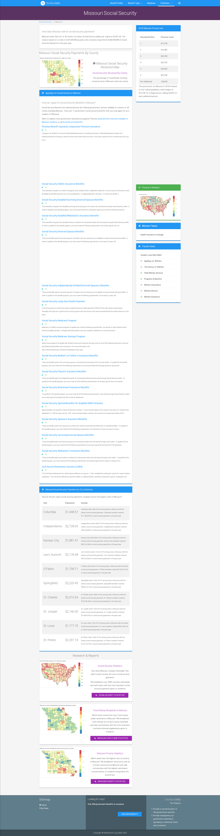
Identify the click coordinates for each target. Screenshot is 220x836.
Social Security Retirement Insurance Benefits (65, 387)
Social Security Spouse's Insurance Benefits (64, 419)
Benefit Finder (116, 3)
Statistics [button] (165, 3)
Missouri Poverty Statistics (111, 781)
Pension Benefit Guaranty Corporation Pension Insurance (71, 126)
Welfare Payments (152, 297)
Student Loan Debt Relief (151, 255)
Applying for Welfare (152, 261)
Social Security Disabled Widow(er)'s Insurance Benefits (70, 215)
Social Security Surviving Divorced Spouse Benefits (68, 435)
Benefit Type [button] (134, 3)
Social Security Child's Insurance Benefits (63, 184)
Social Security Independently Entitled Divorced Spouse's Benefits (75, 285)
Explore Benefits (130, 814)
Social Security (45, 22)
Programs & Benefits (153, 279)
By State (44, 808)
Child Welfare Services (153, 273)
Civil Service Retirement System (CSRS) (62, 466)
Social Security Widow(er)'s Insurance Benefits (66, 450)
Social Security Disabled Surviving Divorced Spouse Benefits (72, 199)
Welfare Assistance (152, 285)
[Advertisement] (86, 162)
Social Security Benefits (73, 122)
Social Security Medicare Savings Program (63, 336)
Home (44, 805)
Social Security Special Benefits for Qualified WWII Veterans (72, 403)
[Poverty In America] (158, 205)
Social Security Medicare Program (59, 320)
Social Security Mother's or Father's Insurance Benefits (70, 355)
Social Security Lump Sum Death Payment (63, 301)
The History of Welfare (154, 267)
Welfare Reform (151, 291)
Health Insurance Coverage (152, 235)
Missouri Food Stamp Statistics (112, 738)
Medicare (151, 3)
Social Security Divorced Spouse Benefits (63, 231)
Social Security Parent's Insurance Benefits (64, 371)
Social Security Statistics (111, 695)
